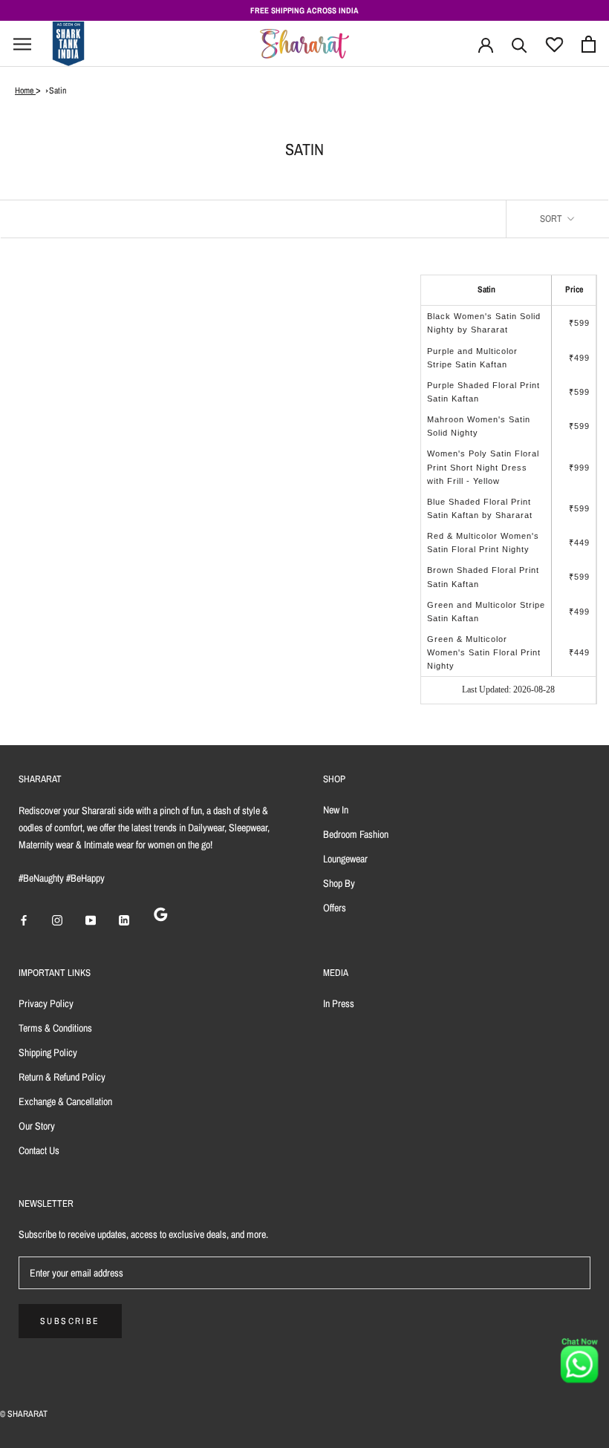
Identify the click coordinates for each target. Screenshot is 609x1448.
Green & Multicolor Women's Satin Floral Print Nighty (484, 652)
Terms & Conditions (55, 1028)
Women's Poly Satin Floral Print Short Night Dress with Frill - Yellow (483, 467)
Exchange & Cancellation (65, 1101)
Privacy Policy (46, 1003)
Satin (57, 90)
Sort (552, 218)
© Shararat (24, 1414)
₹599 (579, 322)
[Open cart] (589, 44)
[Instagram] (57, 919)
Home (25, 90)
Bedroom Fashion (355, 834)
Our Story (37, 1126)
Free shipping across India (304, 10)
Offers (334, 907)
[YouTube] (90, 919)
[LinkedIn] (124, 919)
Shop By (339, 883)
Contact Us (39, 1150)
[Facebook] (24, 919)
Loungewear (345, 858)
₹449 (579, 542)
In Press (338, 1003)
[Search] (519, 44)
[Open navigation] (22, 44)
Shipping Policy (48, 1052)
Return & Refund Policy (62, 1077)
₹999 (579, 467)
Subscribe (70, 1321)
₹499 (579, 357)
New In (335, 809)
